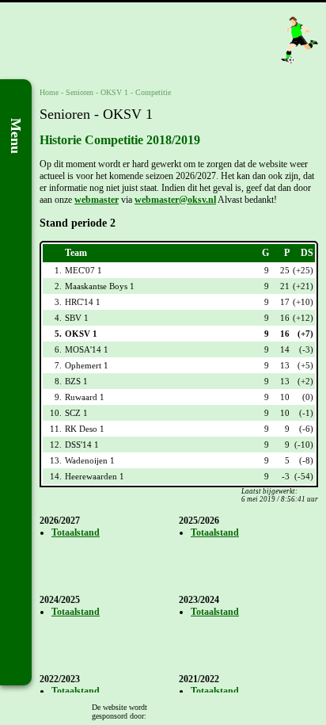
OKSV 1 (114, 92)
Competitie (153, 92)
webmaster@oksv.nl (175, 199)
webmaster (96, 199)
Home (49, 92)
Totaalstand (75, 532)
